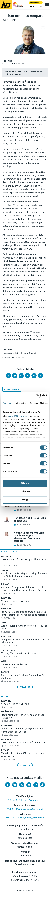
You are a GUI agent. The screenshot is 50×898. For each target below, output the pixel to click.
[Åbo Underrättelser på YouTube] (28, 784)
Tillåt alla (25, 483)
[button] (36, 6)
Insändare (7, 712)
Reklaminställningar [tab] (39, 403)
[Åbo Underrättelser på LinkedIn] (35, 784)
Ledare (5, 750)
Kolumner (6, 598)
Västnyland (8, 650)
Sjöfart (5, 570)
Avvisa (25, 500)
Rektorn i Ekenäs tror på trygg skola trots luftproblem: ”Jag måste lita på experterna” (24, 614)
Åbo (3, 622)
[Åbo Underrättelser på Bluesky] (14, 784)
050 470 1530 (14, 817)
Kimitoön (6, 636)
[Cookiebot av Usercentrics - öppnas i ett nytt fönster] (36, 396)
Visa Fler (25, 687)
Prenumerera (35, 3)
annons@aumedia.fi (33, 809)
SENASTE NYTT (9, 551)
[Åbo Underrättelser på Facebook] (7, 784)
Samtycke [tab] (7, 403)
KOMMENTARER (11, 389)
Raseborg (6, 609)
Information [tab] (21, 403)
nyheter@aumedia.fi (33, 817)
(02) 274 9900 (15, 800)
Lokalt (5, 584)
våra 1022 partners (18, 416)
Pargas (5, 672)
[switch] (43, 455)
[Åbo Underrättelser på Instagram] (21, 784)
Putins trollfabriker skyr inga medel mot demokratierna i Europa (22, 731)
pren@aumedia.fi (33, 800)
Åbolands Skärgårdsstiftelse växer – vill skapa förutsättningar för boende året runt (24, 590)
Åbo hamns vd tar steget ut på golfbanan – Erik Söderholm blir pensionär (24, 576)
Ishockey (6, 556)
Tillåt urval (25, 491)
